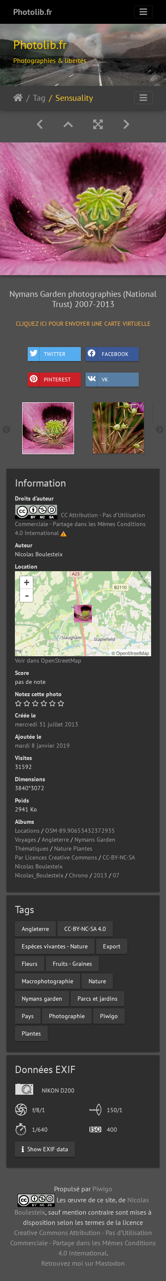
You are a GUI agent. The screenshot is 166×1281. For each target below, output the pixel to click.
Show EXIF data (47, 1149)
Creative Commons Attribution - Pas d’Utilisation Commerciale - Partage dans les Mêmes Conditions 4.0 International (83, 1242)
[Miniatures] (68, 124)
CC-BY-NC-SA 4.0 (85, 929)
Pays (28, 1016)
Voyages (25, 839)
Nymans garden (42, 998)
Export (111, 946)
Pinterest (57, 379)
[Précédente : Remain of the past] (39, 124)
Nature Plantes (73, 848)
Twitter (55, 353)
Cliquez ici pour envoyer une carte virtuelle (83, 323)
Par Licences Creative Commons (56, 857)
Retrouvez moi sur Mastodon (83, 1263)
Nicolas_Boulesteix (39, 875)
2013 (100, 875)
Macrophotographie (47, 981)
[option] (48, 428)
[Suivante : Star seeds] (126, 124)
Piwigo (109, 1016)
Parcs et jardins (97, 998)
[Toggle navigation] (143, 12)
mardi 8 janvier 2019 (42, 745)
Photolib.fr (32, 11)
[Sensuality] (83, 614)
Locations (27, 830)
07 (116, 875)
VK (105, 379)
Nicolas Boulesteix (39, 866)
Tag (39, 97)
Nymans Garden (94, 839)
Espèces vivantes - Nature (55, 946)
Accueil (18, 97)
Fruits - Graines (72, 964)
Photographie (67, 1016)
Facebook (115, 353)
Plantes (31, 1033)
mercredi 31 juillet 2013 (46, 724)
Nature (97, 981)
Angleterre (55, 839)
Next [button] (159, 430)
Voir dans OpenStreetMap (48, 660)
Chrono (78, 875)
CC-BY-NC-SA (119, 857)
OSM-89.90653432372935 (80, 830)
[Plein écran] (98, 124)
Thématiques (32, 848)
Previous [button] (6, 430)
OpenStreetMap (132, 652)
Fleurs (29, 964)
